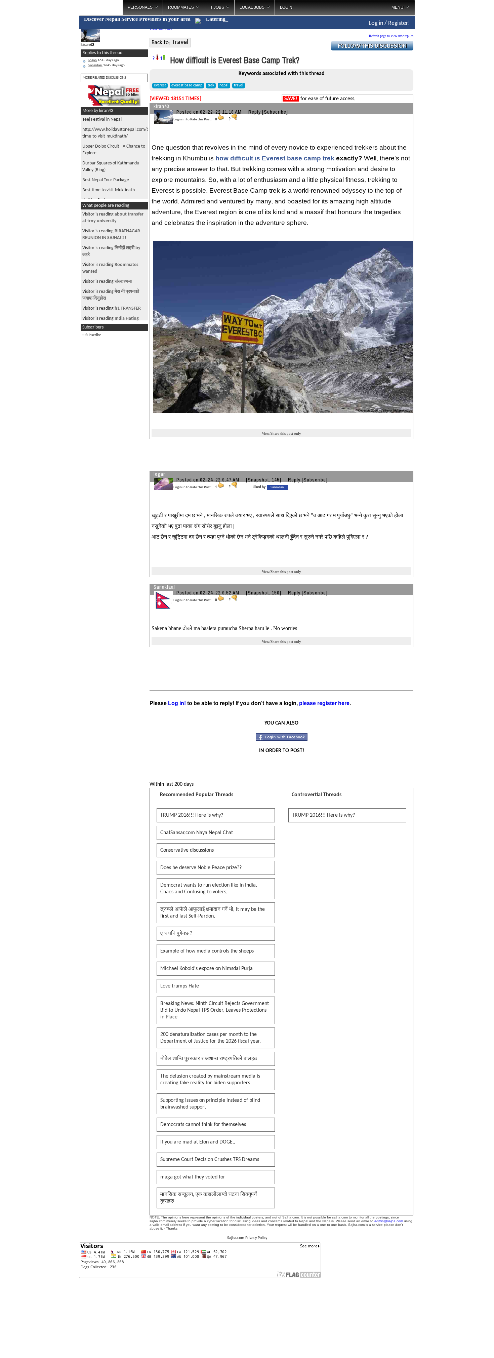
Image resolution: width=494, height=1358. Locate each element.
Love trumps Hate (179, 986)
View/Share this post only (281, 433)
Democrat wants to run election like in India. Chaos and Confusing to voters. (208, 889)
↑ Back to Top (462, 1344)
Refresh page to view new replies (391, 36)
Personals (140, 7)
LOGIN (286, 7)
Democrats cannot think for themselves (203, 1124)
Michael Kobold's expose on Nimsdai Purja (206, 968)
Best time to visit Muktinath (108, 190)
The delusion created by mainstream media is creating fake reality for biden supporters (210, 1080)
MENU (398, 7)
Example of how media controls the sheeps (207, 951)
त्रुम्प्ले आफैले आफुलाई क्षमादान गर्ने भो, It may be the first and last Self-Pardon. (212, 913)
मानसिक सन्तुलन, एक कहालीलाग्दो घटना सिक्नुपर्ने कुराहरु (208, 1198)
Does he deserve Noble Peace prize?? (201, 867)
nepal (224, 85)
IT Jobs (216, 7)
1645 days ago (103, 60)
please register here (324, 703)
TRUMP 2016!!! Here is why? (191, 815)
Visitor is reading (107, 281)
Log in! (177, 703)
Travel (180, 42)
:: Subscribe (91, 335)
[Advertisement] (114, 442)
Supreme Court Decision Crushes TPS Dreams (209, 1159)
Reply (254, 111)
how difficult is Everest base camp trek (274, 158)
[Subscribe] (275, 111)
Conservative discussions (187, 850)
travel (238, 85)
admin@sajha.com (388, 1221)
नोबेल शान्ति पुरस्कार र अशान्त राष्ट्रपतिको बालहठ (208, 1058)
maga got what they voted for (192, 1177)
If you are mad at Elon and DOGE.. (197, 1142)
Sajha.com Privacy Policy (247, 1238)
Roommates (181, 7)
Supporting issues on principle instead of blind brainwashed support (210, 1104)
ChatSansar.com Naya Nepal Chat (196, 833)
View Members (161, 29)
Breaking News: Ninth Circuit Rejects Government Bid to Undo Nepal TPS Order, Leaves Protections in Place (214, 1010)
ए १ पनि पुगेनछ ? (176, 933)
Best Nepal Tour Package (105, 180)
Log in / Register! (389, 23)
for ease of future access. (320, 99)
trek (211, 85)
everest (160, 85)
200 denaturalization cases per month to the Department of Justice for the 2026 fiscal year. (210, 1038)
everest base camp (186, 85)
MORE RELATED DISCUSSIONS (104, 78)
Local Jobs (252, 7)
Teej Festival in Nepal (102, 119)
